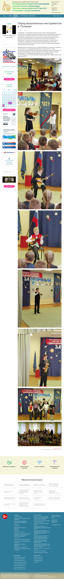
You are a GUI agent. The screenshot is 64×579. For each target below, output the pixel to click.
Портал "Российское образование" (38, 498)
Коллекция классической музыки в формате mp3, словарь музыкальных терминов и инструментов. (24, 504)
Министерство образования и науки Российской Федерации (54, 498)
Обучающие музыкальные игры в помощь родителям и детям (40, 504)
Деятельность (32, 15)
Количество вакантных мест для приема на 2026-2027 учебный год (41, 521)
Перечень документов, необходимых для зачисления (42, 549)
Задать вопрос (9, 186)
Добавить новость (9, 109)
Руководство (16, 530)
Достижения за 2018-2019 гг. (19, 558)
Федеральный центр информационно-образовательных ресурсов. (54, 491)
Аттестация (36, 562)
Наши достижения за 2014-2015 (20, 563)
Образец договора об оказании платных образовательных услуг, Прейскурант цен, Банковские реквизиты (42, 545)
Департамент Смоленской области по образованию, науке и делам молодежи (54, 484)
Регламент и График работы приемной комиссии (41, 524)
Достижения (17, 555)
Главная (19, 30)
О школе (10, 15)
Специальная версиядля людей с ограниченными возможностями (9, 162)
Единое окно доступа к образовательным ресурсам (24, 498)
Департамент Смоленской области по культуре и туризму (40, 485)
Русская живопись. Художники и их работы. (10, 504)
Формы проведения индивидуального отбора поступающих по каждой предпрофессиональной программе (41, 537)
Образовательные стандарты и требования (20, 528)
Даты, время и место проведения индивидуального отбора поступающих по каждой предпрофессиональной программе (42, 532)
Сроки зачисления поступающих (40, 550)
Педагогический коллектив (19, 532)
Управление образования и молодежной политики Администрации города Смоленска (24, 492)
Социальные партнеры (38, 558)
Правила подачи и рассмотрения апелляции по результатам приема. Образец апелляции (40, 541)
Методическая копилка (38, 557)
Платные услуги (17, 537)
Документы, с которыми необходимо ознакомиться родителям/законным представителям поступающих (41, 518)
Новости (25, 30)
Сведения (16, 515)
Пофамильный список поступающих (41, 552)
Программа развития (38, 560)
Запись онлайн (9, 79)
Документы (16, 524)
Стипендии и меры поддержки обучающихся (20, 545)
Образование (16, 525)
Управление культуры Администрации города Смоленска (38, 491)
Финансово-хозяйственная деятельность (22, 539)
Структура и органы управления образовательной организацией (20, 522)
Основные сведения (18, 516)
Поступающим (24, 15)
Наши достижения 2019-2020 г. (20, 557)
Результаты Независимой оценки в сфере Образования (24, 485)
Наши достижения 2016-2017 (19, 567)
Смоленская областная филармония (8, 492)
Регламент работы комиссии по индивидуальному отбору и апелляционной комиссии (42, 527)
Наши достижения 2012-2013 (19, 560)
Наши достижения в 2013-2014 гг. (20, 562)
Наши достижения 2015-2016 (19, 565)
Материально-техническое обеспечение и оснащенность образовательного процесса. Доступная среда (22, 535)
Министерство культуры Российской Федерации (9, 485)
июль (4, 89)
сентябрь (14, 89)
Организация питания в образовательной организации (22, 519)
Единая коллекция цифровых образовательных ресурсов (9, 498)
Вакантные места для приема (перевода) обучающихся (22, 542)
